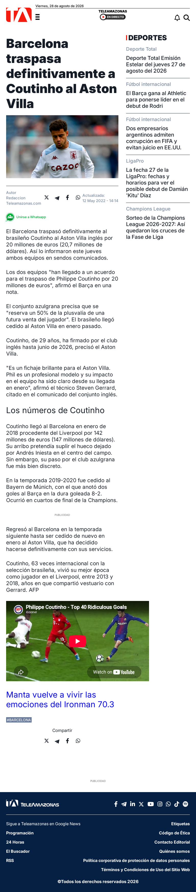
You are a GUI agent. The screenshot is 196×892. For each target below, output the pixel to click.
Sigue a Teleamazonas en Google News (43, 823)
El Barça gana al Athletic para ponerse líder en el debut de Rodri (156, 99)
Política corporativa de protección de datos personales (136, 860)
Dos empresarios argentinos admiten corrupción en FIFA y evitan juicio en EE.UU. (153, 138)
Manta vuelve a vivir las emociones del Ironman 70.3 (60, 699)
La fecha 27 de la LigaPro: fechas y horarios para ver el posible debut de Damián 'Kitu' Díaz (157, 183)
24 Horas (15, 842)
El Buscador (18, 851)
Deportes (147, 37)
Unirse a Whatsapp (31, 217)
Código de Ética (174, 832)
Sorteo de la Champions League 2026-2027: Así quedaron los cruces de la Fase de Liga (155, 227)
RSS (10, 860)
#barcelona (19, 720)
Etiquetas (180, 823)
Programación (20, 832)
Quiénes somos (174, 851)
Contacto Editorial (172, 842)
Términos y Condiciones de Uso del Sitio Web (145, 869)
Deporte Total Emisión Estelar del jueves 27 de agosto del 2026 (155, 64)
